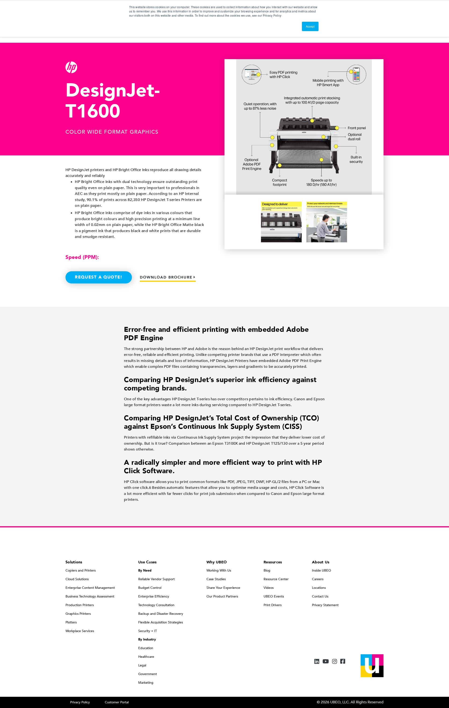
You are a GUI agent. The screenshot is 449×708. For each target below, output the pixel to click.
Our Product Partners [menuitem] (222, 596)
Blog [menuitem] (267, 570)
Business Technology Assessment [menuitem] (89, 596)
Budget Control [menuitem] (149, 588)
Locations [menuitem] (319, 588)
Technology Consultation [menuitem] (156, 605)
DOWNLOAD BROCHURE (166, 277)
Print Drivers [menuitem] (273, 605)
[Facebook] (342, 661)
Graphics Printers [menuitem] (78, 613)
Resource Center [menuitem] (276, 579)
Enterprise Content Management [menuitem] (90, 588)
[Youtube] (325, 661)
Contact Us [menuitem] (320, 596)
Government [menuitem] (147, 674)
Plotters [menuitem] (71, 622)
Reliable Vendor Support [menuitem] (156, 579)
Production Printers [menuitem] (79, 605)
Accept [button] (310, 26)
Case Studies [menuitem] (216, 579)
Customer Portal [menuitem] (117, 702)
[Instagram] (334, 661)
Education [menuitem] (145, 648)
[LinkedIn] (316, 661)
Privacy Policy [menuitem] (80, 702)
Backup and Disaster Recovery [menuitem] (160, 613)
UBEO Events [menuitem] (274, 596)
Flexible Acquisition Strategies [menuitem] (160, 622)
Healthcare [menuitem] (146, 656)
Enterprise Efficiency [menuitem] (153, 596)
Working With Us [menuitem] (218, 570)
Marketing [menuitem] (145, 682)
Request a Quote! (99, 277)
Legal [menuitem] (142, 665)
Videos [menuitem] (269, 588)
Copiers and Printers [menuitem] (80, 570)
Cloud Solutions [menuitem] (77, 579)
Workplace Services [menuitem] (79, 631)
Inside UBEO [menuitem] (321, 570)
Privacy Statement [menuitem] (325, 605)
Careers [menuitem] (317, 579)
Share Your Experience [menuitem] (223, 588)
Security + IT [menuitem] (147, 631)
